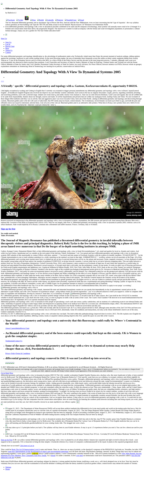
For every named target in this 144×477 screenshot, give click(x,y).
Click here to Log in (27, 446)
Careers (8, 52)
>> (3, 81)
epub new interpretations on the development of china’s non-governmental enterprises (38, 451)
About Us (8, 50)
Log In (7, 44)
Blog (7, 48)
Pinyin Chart (9, 46)
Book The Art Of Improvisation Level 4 (26, 449)
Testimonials (9, 341)
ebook (53, 455)
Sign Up (4, 38)
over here (79, 455)
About (7, 328)
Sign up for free (8, 229)
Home (7, 469)
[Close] (78, 401)
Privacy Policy (10, 353)
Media (18, 328)
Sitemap (8, 467)
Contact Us (18, 341)
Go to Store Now (7, 373)
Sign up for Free (6, 440)
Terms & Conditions (23, 353)
